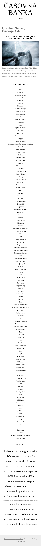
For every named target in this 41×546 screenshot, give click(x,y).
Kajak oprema (20, 185)
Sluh (20, 351)
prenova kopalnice (16, 491)
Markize (20, 226)
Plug (20, 302)
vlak (33, 509)
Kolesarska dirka (20, 201)
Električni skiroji (20, 147)
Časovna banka (20, 9)
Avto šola (20, 98)
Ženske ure (20, 430)
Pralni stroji (20, 315)
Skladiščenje (20, 348)
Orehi (20, 275)
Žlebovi (20, 433)
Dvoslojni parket (21, 141)
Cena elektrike (20, 111)
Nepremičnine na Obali (21, 250)
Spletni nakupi (20, 364)
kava (18, 461)
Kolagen (20, 198)
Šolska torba (20, 362)
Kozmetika (20, 212)
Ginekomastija (20, 166)
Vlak (20, 413)
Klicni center (20, 196)
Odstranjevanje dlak (20, 264)
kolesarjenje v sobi (18, 466)
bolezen (8, 451)
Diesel (20, 125)
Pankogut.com (20, 541)
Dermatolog (20, 122)
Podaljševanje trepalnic (20, 305)
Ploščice (20, 296)
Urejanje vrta (20, 397)
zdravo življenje (21, 513)
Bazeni (20, 103)
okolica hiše (23, 471)
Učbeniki (20, 389)
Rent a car (20, 335)
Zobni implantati (20, 438)
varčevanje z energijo (19, 508)
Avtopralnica (20, 100)
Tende (20, 383)
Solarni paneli (20, 359)
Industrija (20, 177)
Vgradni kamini (20, 411)
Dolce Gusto (20, 130)
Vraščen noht (21, 422)
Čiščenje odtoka (20, 114)
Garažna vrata (20, 160)
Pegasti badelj (20, 286)
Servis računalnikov (21, 345)
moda (31, 466)
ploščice (30, 476)
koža (24, 466)
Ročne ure (20, 337)
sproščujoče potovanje (8, 500)
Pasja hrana (20, 283)
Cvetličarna (20, 117)
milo (26, 466)
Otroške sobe (21, 277)
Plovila (20, 299)
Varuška (20, 405)
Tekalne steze (20, 381)
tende (13, 503)
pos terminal (20, 486)
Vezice (20, 408)
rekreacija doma (31, 491)
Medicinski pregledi (21, 231)
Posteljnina (20, 310)
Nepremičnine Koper (20, 247)
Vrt (20, 427)
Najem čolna (20, 242)
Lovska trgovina (20, 220)
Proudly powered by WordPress (13, 539)
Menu (21, 19)
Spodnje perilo (20, 367)
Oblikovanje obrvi (20, 261)
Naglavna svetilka (20, 239)
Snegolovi (20, 354)
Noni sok (20, 256)
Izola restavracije (20, 179)
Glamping (21, 168)
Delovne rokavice (20, 119)
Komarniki (20, 204)
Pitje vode (21, 291)
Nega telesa (20, 245)
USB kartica (20, 400)
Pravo (20, 318)
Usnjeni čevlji (20, 403)
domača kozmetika (22, 456)
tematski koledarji (33, 500)
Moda (20, 236)
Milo (20, 234)
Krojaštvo (20, 215)
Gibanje (20, 163)
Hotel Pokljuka (20, 174)
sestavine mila (34, 496)
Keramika (20, 193)
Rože (20, 340)
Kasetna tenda (20, 187)
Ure (20, 394)
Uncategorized (20, 392)
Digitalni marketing (20, 128)
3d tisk (20, 89)
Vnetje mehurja (20, 416)
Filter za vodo (20, 157)
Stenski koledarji (21, 370)
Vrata (20, 424)
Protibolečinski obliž (20, 326)
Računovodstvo (20, 329)
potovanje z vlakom (31, 486)
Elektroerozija (20, 149)
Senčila (20, 343)
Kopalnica (20, 207)
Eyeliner (20, 155)
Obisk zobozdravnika (20, 258)
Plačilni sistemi (20, 294)
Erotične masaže (20, 152)
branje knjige (16, 451)
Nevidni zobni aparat (20, 253)
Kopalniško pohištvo (20, 209)
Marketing (20, 223)
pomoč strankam (16, 481)
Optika (20, 272)
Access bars (20, 92)
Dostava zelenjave (20, 136)
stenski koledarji (25, 500)
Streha (20, 373)
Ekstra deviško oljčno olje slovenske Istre (20, 144)
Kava (20, 190)
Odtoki (20, 266)
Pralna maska (20, 313)
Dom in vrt (20, 133)
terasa (19, 503)
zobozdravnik (29, 518)
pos (28, 481)
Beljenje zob (20, 106)
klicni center (29, 461)
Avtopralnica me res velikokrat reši (20, 37)
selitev (18, 496)
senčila (26, 496)
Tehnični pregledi (20, 378)
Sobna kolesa (20, 356)
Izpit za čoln (20, 182)
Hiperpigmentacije (20, 171)
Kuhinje (20, 217)
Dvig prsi (20, 138)
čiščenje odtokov (13, 523)
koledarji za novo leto (9, 466)
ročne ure (9, 496)
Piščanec (20, 288)
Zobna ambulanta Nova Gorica (20, 435)
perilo (33, 471)
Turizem (20, 386)
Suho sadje (20, 375)
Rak (20, 332)
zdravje (8, 513)
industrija (13, 461)
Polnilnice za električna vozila (20, 307)
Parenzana (20, 280)
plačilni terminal (16, 476)
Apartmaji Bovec (20, 95)
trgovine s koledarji (27, 504)
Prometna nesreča (20, 324)
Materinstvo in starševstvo (20, 228)
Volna (20, 419)
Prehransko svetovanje (20, 321)
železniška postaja (33, 524)
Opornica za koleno (20, 269)
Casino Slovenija (20, 109)
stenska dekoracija (18, 500)
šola (26, 523)
